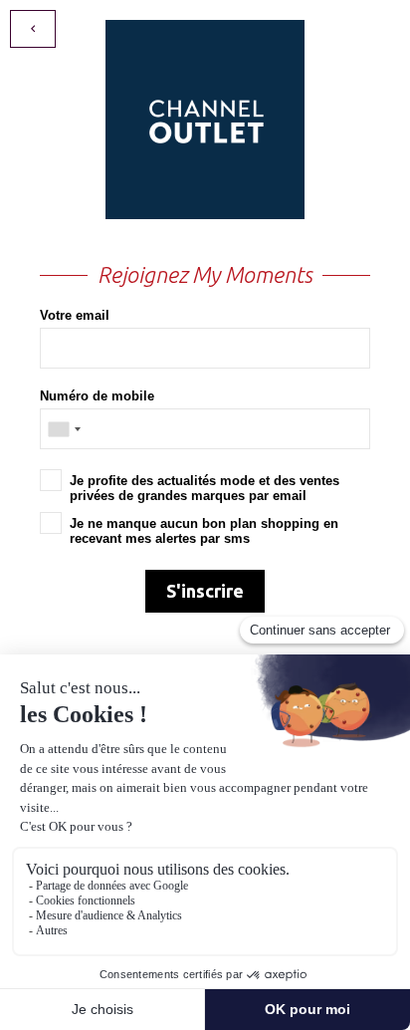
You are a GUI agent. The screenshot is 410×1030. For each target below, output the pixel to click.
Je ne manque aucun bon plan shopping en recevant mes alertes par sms (204, 531)
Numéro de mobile (97, 395)
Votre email (74, 315)
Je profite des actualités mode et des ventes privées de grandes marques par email (204, 488)
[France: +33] (64, 428)
